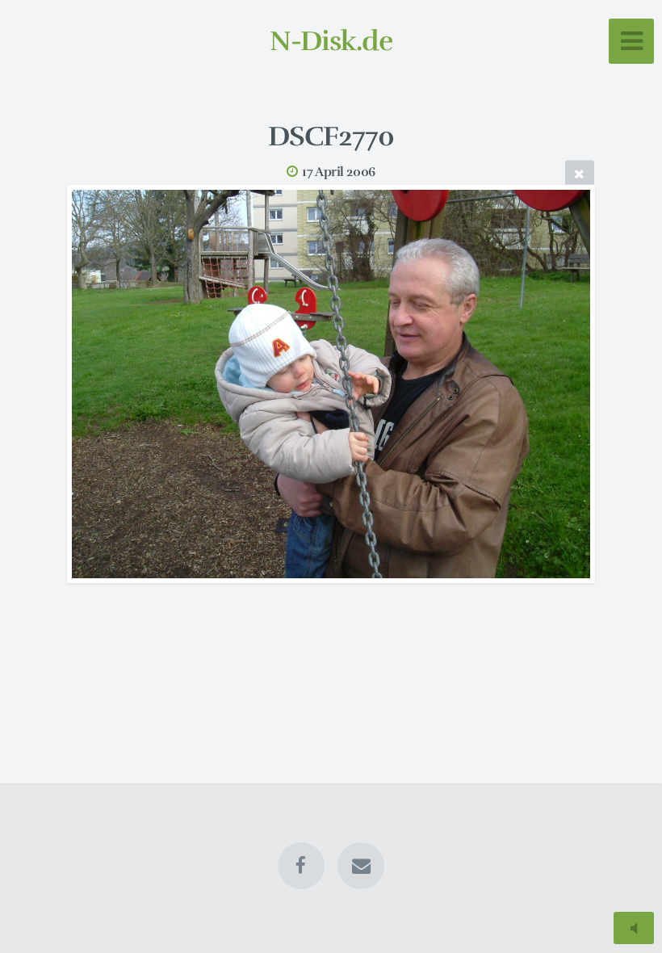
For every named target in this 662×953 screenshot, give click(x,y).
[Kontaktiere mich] (360, 865)
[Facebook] (301, 865)
